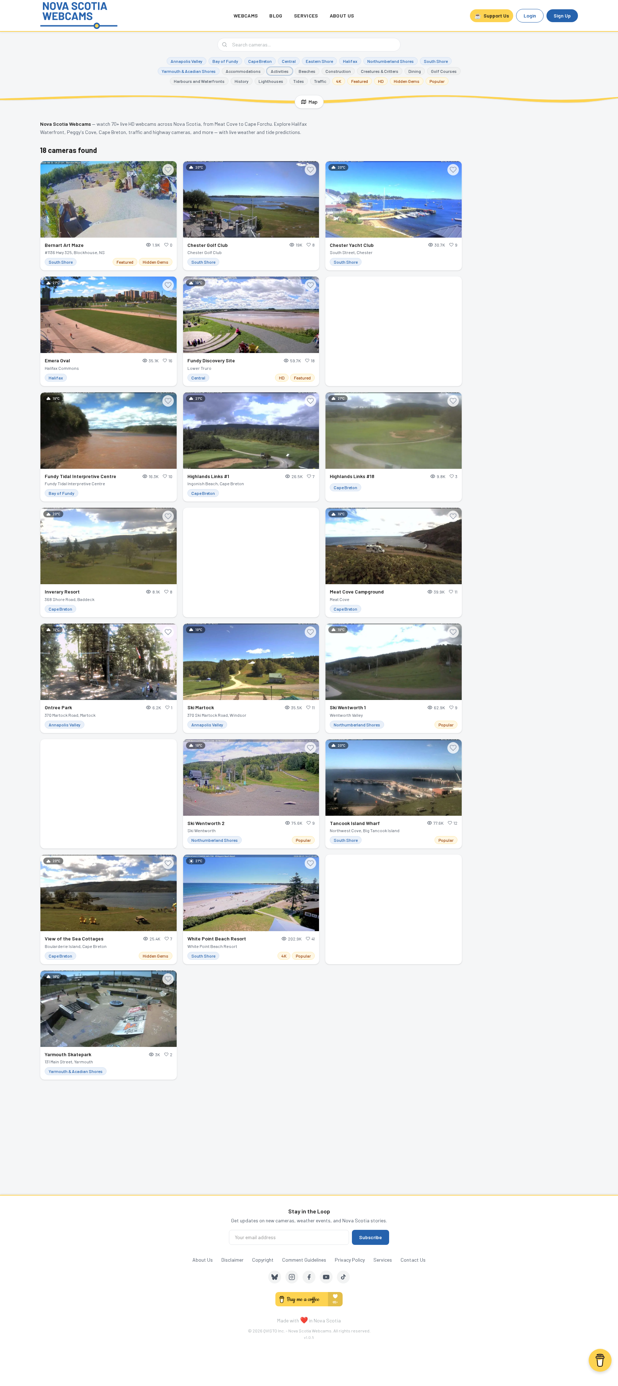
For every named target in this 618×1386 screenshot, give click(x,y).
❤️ (304, 1320)
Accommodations (243, 71)
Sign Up (562, 16)
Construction (338, 71)
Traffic (320, 81)
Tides (298, 81)
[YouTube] (326, 1277)
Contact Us (413, 1260)
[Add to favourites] (168, 169)
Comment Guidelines (304, 1260)
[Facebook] (309, 1277)
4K (338, 81)
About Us (342, 16)
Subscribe (370, 1237)
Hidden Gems (407, 81)
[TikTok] (343, 1277)
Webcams (246, 16)
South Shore (436, 61)
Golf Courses (444, 71)
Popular (437, 81)
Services (306, 16)
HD (381, 81)
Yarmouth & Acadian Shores (189, 71)
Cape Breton (260, 61)
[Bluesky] (274, 1277)
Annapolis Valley (186, 61)
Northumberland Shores (390, 61)
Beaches (307, 71)
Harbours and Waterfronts (199, 81)
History (242, 81)
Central (289, 61)
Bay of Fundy (225, 61)
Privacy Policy (350, 1260)
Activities (280, 71)
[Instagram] (291, 1277)
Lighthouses (271, 81)
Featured (359, 81)
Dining (414, 71)
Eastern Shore (319, 61)
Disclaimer (232, 1260)
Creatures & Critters (379, 71)
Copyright (263, 1260)
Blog (275, 16)
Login (530, 16)
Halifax (350, 61)
